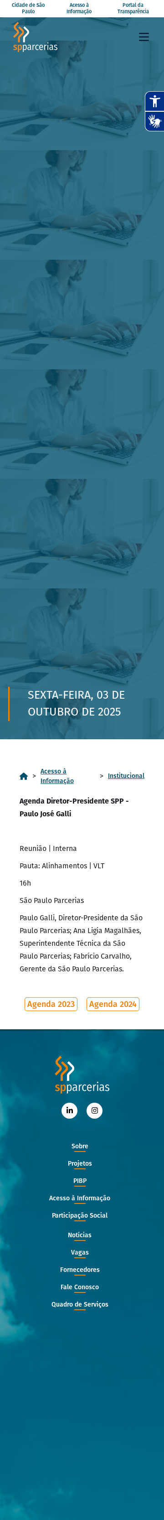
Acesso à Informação (79, 8)
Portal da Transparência (133, 8)
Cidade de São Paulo (28, 8)
